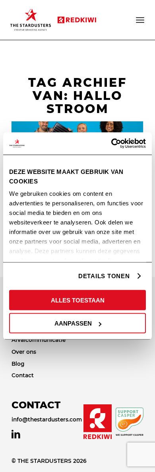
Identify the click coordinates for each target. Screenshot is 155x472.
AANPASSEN (73, 323)
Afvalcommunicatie (39, 340)
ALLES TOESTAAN (78, 299)
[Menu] (140, 19)
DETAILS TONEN (104, 276)
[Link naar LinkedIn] (16, 434)
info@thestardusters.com (47, 419)
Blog (18, 364)
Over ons (24, 352)
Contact (23, 375)
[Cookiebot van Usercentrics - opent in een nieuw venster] (111, 143)
